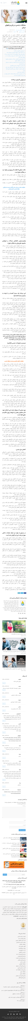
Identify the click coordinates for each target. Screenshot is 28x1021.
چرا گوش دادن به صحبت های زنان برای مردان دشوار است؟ (14, 651)
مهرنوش (19, 735)
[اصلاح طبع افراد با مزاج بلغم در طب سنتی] (23, 839)
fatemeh (19, 790)
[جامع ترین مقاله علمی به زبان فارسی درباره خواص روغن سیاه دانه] (23, 855)
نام (25, 820)
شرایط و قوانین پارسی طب (22, 918)
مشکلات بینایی (22, 973)
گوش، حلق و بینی (22, 946)
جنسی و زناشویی (21, 31)
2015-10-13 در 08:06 (5, 769)
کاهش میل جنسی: (21, 72)
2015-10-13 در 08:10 (5, 735)
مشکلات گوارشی (22, 964)
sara (20, 746)
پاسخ (4, 683)
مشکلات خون (22, 972)
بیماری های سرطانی (21, 960)
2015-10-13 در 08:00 (5, 789)
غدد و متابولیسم (22, 950)
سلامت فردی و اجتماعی (20, 942)
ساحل (19, 707)
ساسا (20, 754)
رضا (20, 783)
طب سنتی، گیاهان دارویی (20, 940)
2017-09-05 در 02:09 (5, 679)
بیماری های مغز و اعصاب (20, 958)
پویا (20, 693)
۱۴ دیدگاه (14, 31)
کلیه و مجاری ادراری (21, 968)
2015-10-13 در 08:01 (5, 782)
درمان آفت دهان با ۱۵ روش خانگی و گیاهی (11, 848)
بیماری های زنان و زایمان (20, 975)
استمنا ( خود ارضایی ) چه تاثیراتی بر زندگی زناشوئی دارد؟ (15, 669)
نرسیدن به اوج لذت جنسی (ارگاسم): (17, 65)
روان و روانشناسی (22, 948)
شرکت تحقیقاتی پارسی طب (20, 30)
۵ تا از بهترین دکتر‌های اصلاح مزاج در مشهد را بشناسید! (15, 892)
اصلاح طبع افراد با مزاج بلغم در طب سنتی (11, 838)
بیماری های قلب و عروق (20, 966)
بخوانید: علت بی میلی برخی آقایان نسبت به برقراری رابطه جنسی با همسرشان (14, 188)
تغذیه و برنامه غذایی (21, 936)
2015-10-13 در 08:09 (5, 745)
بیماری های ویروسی (21, 956)
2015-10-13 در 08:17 (5, 700)
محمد (19, 686)
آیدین (20, 724)
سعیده (19, 700)
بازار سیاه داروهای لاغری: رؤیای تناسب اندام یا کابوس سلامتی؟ (14, 886)
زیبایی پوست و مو (21, 938)
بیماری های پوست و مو (20, 954)
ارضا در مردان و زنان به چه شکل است (18, 634)
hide (7, 48)
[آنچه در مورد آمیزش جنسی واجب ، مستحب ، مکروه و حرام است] (23, 844)
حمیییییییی (19, 713)
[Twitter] (17, 1014)
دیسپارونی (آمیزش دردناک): (19, 51)
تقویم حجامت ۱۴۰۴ (16, 890)
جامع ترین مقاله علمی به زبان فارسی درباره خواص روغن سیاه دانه (11, 854)
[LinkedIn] (14, 1014)
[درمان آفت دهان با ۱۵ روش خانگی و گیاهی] (23, 850)
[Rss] (20, 1014)
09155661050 (15, 916)
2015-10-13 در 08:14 (5, 713)
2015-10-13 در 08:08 (5, 761)
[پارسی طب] (15, 3)
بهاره (20, 769)
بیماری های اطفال (22, 977)
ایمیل (24, 825)
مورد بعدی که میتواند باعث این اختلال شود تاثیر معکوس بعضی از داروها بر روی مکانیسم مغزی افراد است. (15, 69)
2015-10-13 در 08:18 (5, 686)
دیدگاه (24, 806)
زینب (20, 761)
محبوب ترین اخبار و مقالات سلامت (18, 834)
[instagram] (11, 1014)
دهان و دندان (22, 962)
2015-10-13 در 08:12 (5, 723)
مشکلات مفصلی (22, 944)
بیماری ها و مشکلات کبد (20, 970)
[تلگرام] (7, 1014)
